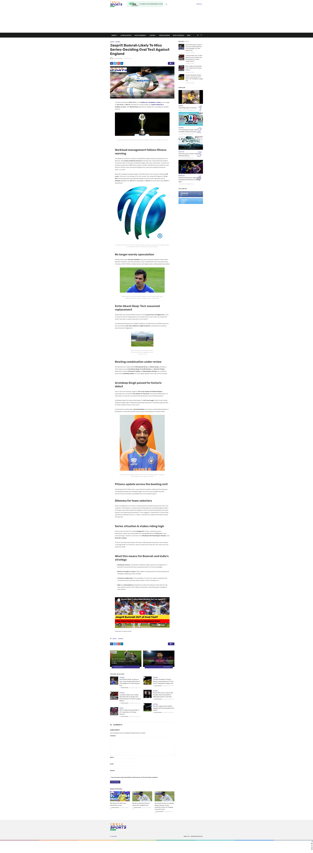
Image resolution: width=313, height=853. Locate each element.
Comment (113, 735)
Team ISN (114, 836)
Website (112, 770)
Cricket (114, 35)
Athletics (181, 151)
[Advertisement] (156, 20)
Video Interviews (164, 35)
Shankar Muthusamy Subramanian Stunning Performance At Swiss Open (190, 179)
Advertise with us (196, 836)
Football (122, 677)
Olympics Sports (126, 35)
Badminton (181, 175)
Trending (117, 41)
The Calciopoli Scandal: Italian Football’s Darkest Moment (188, 131)
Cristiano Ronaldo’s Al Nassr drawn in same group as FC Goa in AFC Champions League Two (163, 681)
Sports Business (139, 35)
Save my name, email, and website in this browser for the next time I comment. (134, 777)
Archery (181, 105)
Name (112, 757)
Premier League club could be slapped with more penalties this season (163, 708)
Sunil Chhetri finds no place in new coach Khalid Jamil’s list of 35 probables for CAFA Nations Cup (129, 682)
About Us (187, 836)
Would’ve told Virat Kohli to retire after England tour (141, 804)
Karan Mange (119, 58)
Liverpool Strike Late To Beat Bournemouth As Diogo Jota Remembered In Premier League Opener (130, 698)
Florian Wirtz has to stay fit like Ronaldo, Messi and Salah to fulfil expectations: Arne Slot (163, 695)
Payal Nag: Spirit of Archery (188, 108)
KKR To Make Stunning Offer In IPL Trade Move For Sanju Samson (129, 712)
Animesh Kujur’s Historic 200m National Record (189, 155)
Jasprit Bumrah (156, 104)
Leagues (152, 35)
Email (112, 764)
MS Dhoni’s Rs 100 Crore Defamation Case (118, 804)
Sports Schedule (178, 35)
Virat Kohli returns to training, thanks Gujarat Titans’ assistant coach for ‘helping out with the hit (164, 806)
